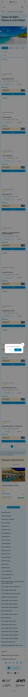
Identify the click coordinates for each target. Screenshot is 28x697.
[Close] (22, 344)
